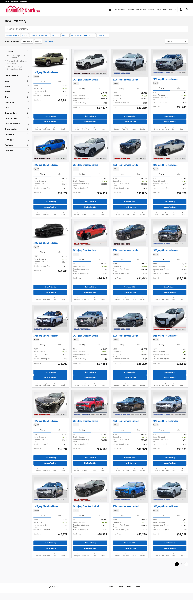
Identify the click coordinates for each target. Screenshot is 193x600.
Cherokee (26, 41)
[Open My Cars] (180, 9)
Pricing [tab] (42, 81)
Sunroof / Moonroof (39, 35)
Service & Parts (161, 10)
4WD (65, 35)
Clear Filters (48, 41)
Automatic (102, 35)
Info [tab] (59, 81)
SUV (24, 35)
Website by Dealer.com (54, 587)
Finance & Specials (147, 10)
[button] (50, 76)
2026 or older (12, 35)
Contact (111, 587)
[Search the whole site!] (187, 9)
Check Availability (50, 116)
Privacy (129, 587)
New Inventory (119, 10)
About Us (172, 10)
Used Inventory (133, 10)
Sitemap (138, 587)
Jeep (37, 41)
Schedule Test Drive (50, 122)
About (120, 587)
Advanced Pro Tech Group (82, 35)
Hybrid (55, 35)
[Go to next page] (186, 564)
